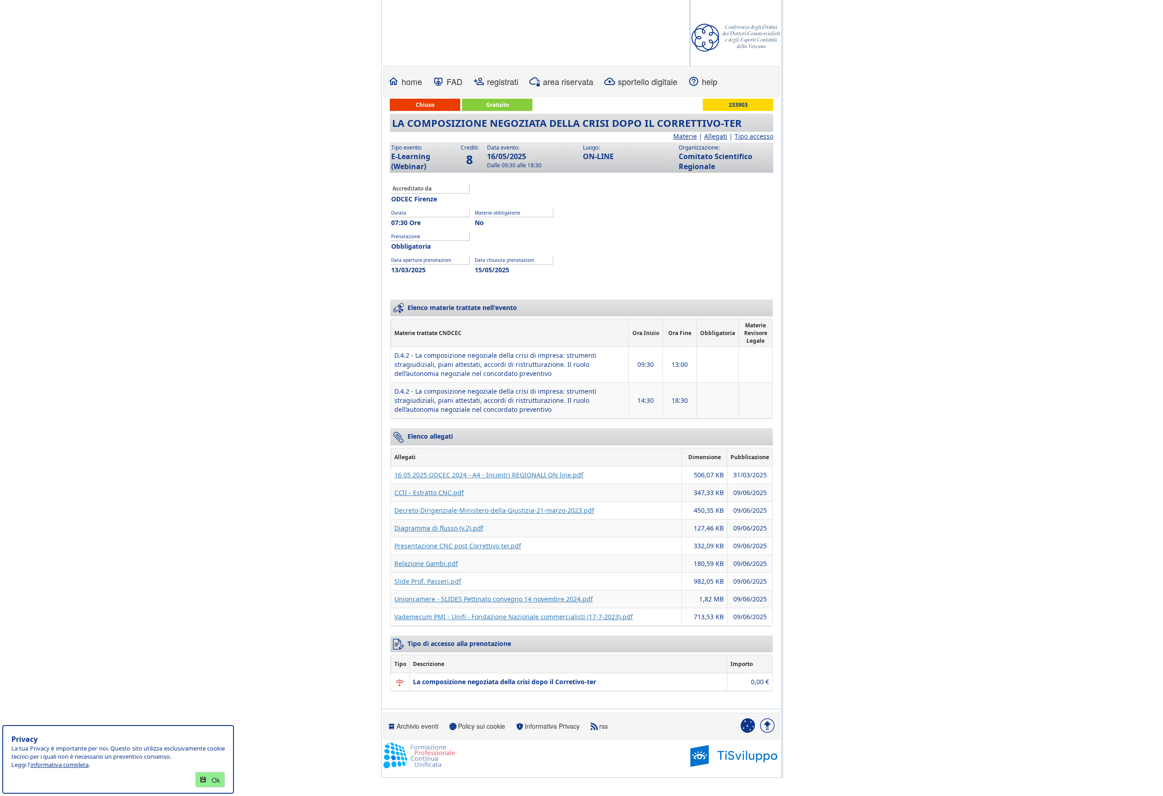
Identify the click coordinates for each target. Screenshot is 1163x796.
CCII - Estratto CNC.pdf (429, 492)
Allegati (715, 136)
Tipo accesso (754, 136)
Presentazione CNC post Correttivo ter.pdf (457, 545)
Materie (685, 136)
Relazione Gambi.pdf (426, 563)
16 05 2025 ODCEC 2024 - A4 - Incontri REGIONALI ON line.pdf (488, 475)
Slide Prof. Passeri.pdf (427, 581)
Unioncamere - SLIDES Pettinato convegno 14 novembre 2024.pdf (493, 599)
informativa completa (59, 765)
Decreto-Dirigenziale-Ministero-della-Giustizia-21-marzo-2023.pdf (494, 510)
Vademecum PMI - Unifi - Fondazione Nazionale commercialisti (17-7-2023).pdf (513, 616)
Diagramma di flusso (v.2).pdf (438, 528)
